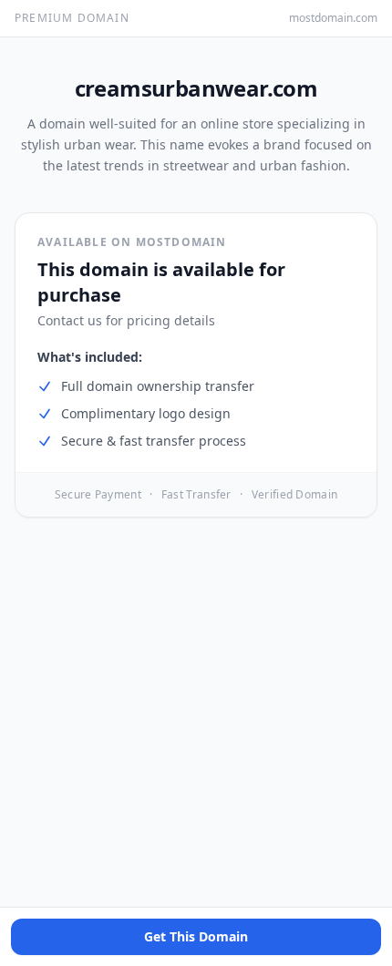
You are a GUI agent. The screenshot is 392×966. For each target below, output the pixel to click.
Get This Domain (196, 936)
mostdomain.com (333, 18)
